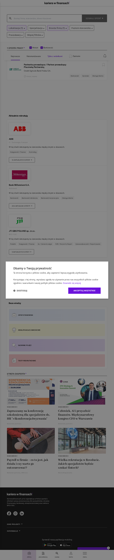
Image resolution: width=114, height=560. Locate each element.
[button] (20, 290)
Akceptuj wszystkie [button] (84, 290)
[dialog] (57, 279)
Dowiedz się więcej (72, 283)
